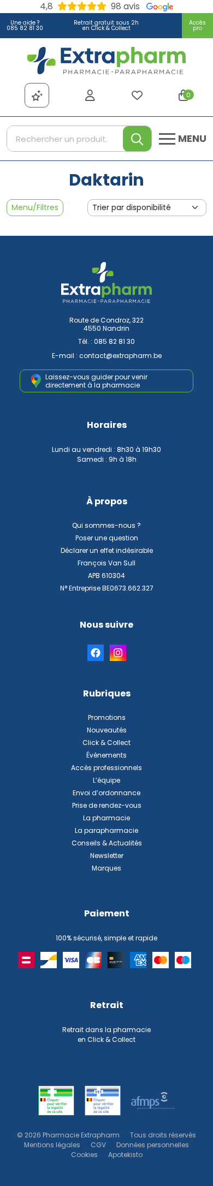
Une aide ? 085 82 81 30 (25, 25)
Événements (106, 755)
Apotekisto (125, 1154)
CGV (98, 1144)
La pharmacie (106, 818)
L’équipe (106, 780)
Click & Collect (106, 742)
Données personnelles (152, 1144)
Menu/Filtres (34, 207)
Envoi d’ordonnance (106, 792)
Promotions (107, 717)
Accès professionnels (106, 767)
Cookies (84, 1154)
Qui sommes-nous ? (106, 525)
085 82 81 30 (114, 341)
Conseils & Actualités (107, 843)
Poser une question (106, 538)
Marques (106, 868)
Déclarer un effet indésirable (107, 550)
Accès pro (197, 25)
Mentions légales (52, 1144)
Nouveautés (107, 730)
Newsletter (106, 855)
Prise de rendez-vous (106, 805)
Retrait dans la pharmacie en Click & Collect (106, 1034)
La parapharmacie (106, 830)
